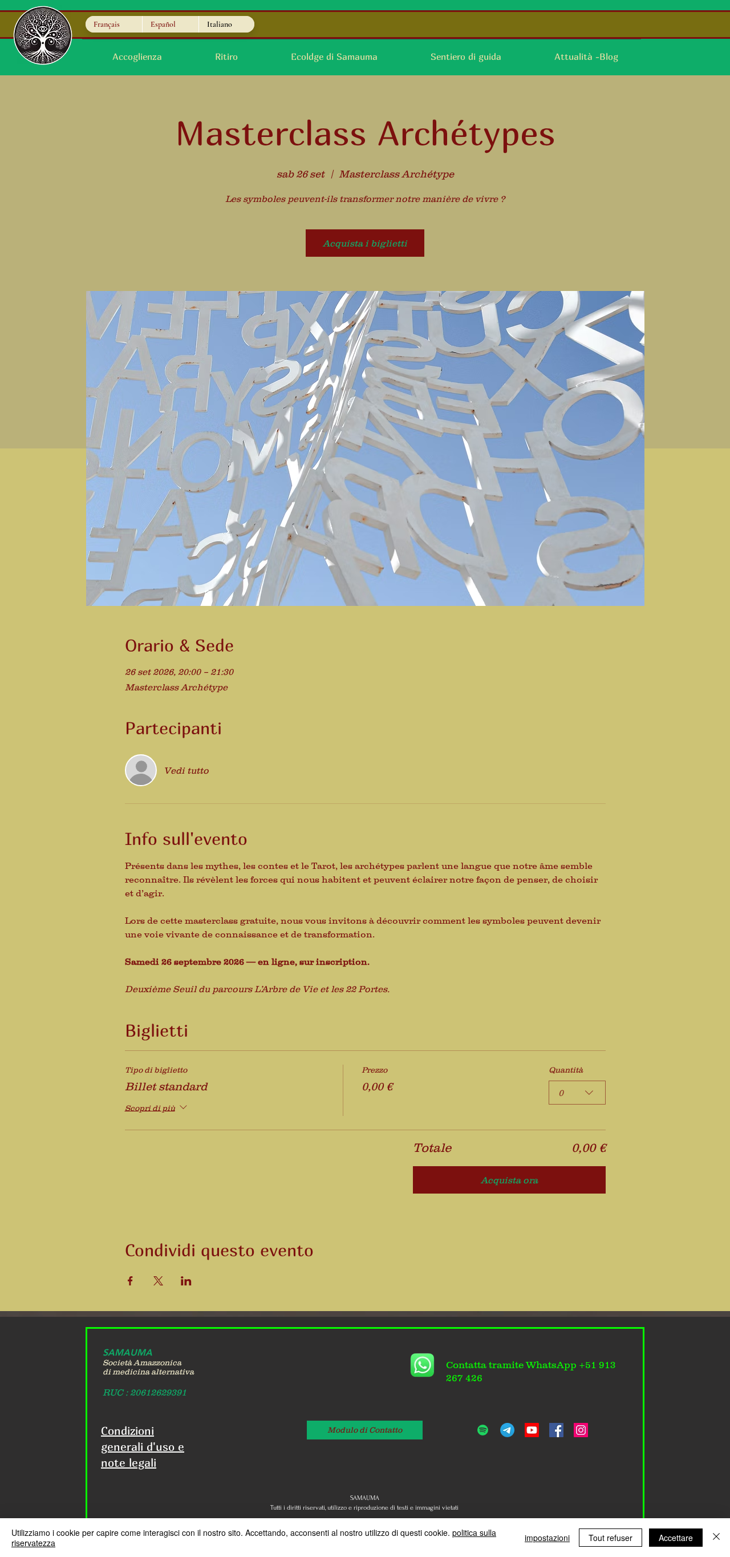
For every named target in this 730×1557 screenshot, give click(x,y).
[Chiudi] (716, 1537)
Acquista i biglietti (365, 243)
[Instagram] (581, 1430)
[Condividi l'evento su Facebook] (130, 1280)
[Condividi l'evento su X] (158, 1280)
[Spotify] (483, 1430)
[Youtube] (532, 1430)
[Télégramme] (507, 1430)
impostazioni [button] (547, 1537)
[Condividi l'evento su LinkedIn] (186, 1280)
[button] (466, 57)
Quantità (566, 1069)
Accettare (676, 1537)
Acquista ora (509, 1180)
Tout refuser (610, 1537)
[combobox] (577, 1093)
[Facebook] (556, 1430)
